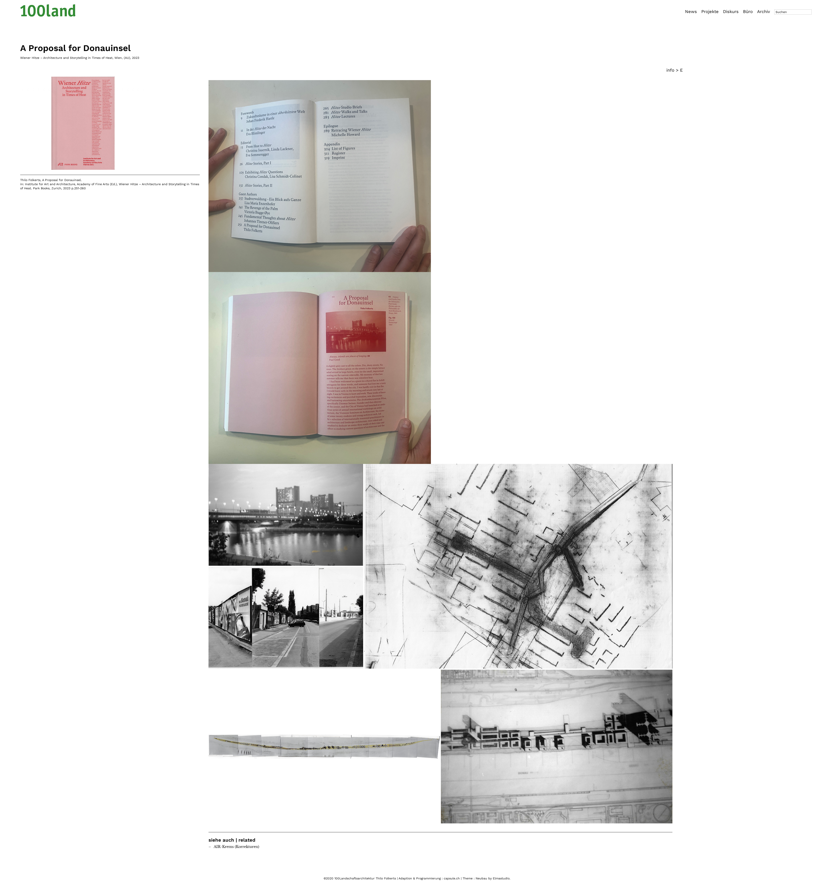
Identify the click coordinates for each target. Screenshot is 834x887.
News (691, 11)
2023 (135, 57)
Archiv (763, 11)
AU (127, 57)
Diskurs (731, 11)
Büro (748, 11)
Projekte (710, 11)
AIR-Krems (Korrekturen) (236, 846)
